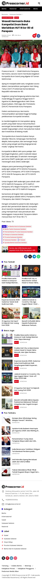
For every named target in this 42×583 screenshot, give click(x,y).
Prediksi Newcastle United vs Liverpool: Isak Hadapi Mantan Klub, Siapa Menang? (10, 281)
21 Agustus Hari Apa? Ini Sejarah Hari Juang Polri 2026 (10, 323)
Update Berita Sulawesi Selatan (16, 243)
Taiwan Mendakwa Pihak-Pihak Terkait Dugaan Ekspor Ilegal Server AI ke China (26, 471)
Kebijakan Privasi (8, 568)
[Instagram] (15, 558)
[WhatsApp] (38, 256)
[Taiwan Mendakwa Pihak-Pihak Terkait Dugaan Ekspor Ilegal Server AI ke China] (6, 472)
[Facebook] (26, 256)
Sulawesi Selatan (7, 18)
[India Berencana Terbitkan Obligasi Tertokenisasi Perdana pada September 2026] (6, 451)
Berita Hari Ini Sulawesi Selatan (20, 226)
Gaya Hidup (8, 542)
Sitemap (28, 566)
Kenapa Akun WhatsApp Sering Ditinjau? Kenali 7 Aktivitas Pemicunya (24, 419)
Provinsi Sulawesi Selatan (13, 237)
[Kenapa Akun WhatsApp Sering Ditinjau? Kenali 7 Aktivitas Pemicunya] (6, 420)
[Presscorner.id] (15, 3)
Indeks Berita (16, 566)
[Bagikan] (38, 36)
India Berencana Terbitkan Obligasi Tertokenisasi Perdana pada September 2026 (26, 450)
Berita (5, 274)
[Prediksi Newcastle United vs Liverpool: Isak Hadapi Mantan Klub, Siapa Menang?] (11, 270)
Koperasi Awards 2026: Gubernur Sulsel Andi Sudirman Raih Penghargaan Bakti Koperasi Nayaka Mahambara (11, 302)
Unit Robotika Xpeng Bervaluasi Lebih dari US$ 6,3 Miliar (24, 461)
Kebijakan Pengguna (26, 568)
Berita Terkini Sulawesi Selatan (15, 229)
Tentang (5, 566)
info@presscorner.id (12, 504)
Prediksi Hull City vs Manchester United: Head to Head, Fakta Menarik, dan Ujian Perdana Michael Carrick (30, 281)
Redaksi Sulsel (6, 35)
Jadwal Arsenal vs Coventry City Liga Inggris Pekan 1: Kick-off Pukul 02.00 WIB (30, 302)
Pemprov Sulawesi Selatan (14, 235)
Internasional (6, 516)
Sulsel (16, 18)
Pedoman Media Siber (10, 571)
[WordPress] (11, 558)
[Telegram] (34, 256)
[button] (39, 3)
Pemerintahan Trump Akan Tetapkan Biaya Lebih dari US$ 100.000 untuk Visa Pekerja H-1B (24, 440)
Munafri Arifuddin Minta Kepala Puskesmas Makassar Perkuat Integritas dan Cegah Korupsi (31, 323)
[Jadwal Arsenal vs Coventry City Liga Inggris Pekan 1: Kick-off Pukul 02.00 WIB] (31, 292)
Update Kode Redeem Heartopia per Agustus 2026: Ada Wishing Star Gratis (26, 430)
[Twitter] (30, 256)
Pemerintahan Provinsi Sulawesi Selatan (19, 232)
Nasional (5, 526)
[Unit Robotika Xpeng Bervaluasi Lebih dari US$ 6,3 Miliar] (6, 461)
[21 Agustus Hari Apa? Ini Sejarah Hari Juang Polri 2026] (11, 313)
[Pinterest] (7, 558)
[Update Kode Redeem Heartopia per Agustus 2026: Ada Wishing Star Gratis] (6, 430)
